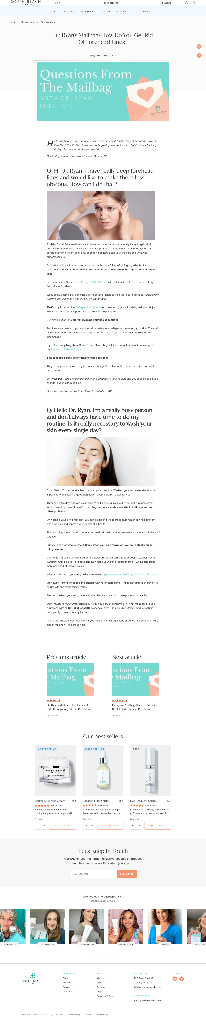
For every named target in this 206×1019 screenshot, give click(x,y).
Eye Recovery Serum (143, 800)
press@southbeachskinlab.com (148, 1000)
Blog (99, 982)
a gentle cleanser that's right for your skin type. (129, 574)
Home (12, 22)
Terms (88, 1014)
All (56, 11)
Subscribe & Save (105, 996)
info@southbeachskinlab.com (147, 987)
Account (66, 982)
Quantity (39, 819)
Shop (65, 978)
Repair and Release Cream (66, 349)
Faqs (99, 991)
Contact (66, 987)
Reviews (101, 987)
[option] (40, 927)
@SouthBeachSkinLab (103, 900)
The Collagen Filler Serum (91, 282)
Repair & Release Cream (50, 800)
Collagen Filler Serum (87, 307)
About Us (101, 978)
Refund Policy (102, 1014)
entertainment (143, 11)
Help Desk (68, 991)
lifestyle (105, 11)
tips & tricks (87, 11)
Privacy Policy (74, 1014)
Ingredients (122, 11)
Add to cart (62, 825)
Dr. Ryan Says (27, 22)
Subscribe (127, 874)
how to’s (69, 11)
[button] (42, 805)
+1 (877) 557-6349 (143, 982)
